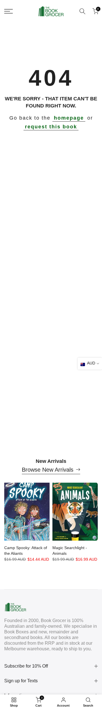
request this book (51, 127)
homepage (69, 118)
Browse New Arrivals (47, 470)
